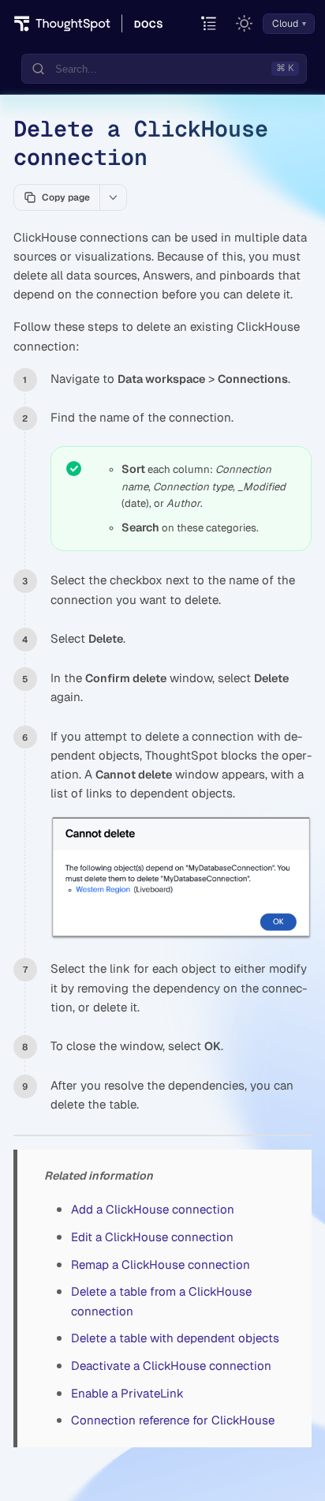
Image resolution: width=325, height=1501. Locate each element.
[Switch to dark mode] (244, 24)
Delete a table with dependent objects (175, 1337)
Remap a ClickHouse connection (160, 1264)
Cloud (285, 23)
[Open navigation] (209, 24)
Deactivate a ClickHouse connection (171, 1365)
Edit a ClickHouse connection (152, 1236)
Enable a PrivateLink (127, 1393)
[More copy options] (112, 197)
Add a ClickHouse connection (152, 1209)
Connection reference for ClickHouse (173, 1420)
